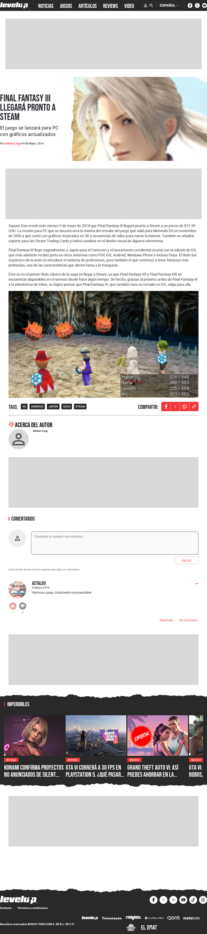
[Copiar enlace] (194, 406)
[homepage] (14, 5)
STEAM (80, 406)
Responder (166, 620)
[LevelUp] (90, 918)
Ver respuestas (188, 620)
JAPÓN (53, 406)
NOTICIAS (45, 5)
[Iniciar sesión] (145, 5)
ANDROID (37, 406)
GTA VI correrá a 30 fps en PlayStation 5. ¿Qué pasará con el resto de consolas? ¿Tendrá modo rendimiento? (96, 778)
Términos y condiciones (32, 908)
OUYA (66, 406)
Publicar (186, 560)
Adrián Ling (12, 143)
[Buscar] (151, 5)
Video (129, 5)
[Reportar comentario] (195, 585)
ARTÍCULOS (87, 5)
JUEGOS (66, 5)
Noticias (11, 759)
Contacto (6, 908)
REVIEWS (110, 5)
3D (24, 406)
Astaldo (39, 583)
